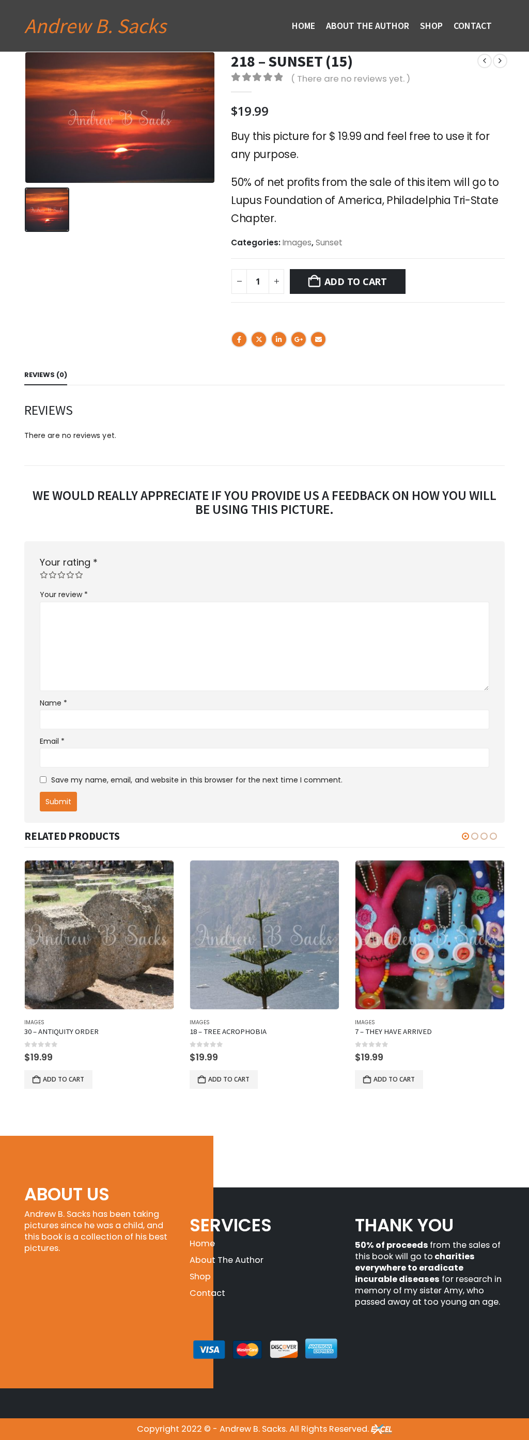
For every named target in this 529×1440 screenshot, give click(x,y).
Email (318, 339)
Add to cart (355, 281)
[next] (500, 61)
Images (297, 242)
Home (303, 26)
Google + (298, 339)
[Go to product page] (99, 934)
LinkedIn (279, 339)
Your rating (69, 562)
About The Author (367, 26)
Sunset (329, 242)
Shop (431, 26)
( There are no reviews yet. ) (350, 78)
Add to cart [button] (63, 1079)
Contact (473, 26)
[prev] (484, 61)
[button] (465, 836)
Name (53, 703)
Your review (64, 594)
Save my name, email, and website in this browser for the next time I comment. (197, 780)
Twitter (259, 339)
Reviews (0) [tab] (45, 375)
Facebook (239, 339)
